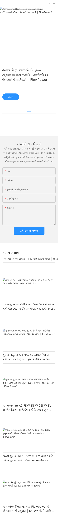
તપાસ (10, 97)
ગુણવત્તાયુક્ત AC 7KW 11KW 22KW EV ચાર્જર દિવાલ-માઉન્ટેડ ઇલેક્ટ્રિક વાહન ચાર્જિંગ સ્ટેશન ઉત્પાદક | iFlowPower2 (27, 408)
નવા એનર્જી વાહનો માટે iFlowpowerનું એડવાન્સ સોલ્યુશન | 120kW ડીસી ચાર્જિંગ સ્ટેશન (28, 509)
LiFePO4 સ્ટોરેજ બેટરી (39, 259)
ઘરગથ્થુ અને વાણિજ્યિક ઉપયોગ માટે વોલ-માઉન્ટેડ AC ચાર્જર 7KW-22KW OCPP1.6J (29, 306)
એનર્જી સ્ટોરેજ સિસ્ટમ (14, 259)
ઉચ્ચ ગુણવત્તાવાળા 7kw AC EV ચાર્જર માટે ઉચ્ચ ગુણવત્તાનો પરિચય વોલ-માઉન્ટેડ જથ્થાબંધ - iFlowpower (28, 458)
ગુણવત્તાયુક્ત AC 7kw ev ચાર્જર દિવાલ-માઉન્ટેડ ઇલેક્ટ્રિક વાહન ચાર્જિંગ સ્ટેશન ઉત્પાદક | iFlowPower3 (26, 357)
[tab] (29, 110)
